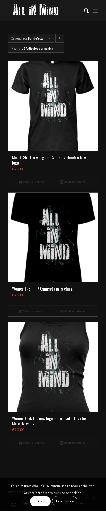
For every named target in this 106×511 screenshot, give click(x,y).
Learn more (65, 501)
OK (40, 501)
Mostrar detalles (74, 182)
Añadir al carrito (33, 182)
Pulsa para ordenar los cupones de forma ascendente (60, 40)
